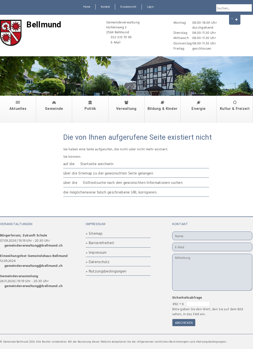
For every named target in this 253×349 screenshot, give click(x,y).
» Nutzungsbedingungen (106, 271)
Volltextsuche (94, 182)
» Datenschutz (97, 262)
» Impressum (96, 252)
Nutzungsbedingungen (211, 342)
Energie (198, 109)
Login (150, 6)
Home (86, 6)
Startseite (88, 164)
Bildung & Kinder (163, 109)
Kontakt (105, 6)
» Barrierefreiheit (100, 243)
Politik (90, 109)
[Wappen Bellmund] (10, 33)
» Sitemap (94, 233)
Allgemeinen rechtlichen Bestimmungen (163, 342)
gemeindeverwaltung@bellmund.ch (33, 245)
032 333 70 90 (121, 36)
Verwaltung (126, 109)
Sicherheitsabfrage (187, 297)
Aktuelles (18, 109)
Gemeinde (54, 109)
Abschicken (184, 322)
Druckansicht (128, 6)
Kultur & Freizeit (235, 109)
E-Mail (115, 42)
